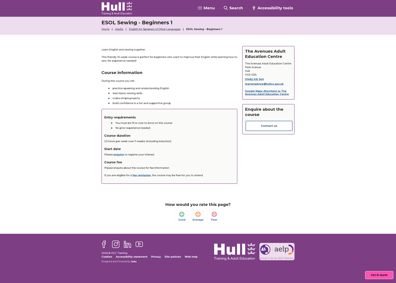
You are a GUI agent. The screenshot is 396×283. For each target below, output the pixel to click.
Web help (191, 256)
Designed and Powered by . (119, 261)
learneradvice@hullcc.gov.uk (264, 84)
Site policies (173, 256)
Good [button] (181, 219)
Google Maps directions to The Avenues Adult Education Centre (267, 93)
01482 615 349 (254, 79)
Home (105, 29)
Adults (119, 29)
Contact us (269, 126)
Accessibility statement (131, 256)
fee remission (141, 175)
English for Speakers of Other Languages (155, 29)
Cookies (106, 256)
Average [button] (198, 219)
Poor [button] (214, 219)
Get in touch (379, 275)
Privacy (156, 256)
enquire (119, 154)
